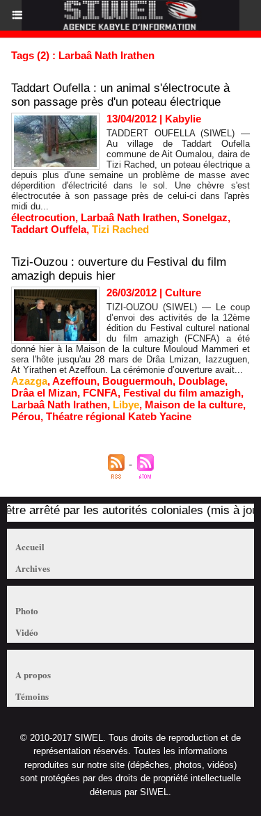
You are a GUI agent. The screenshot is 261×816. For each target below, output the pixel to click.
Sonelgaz (205, 217)
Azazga (29, 381)
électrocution (43, 217)
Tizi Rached (120, 229)
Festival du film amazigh (182, 393)
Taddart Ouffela (48, 229)
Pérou (25, 416)
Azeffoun (74, 381)
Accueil (30, 546)
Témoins (32, 696)
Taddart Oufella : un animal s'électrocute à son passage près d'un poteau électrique (120, 95)
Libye (126, 404)
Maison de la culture (194, 404)
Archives (32, 568)
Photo (26, 610)
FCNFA (100, 393)
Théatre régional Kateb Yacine (118, 416)
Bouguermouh (137, 381)
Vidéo (26, 632)
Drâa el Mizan (44, 393)
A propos (33, 674)
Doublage (201, 381)
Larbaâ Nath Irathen (129, 217)
